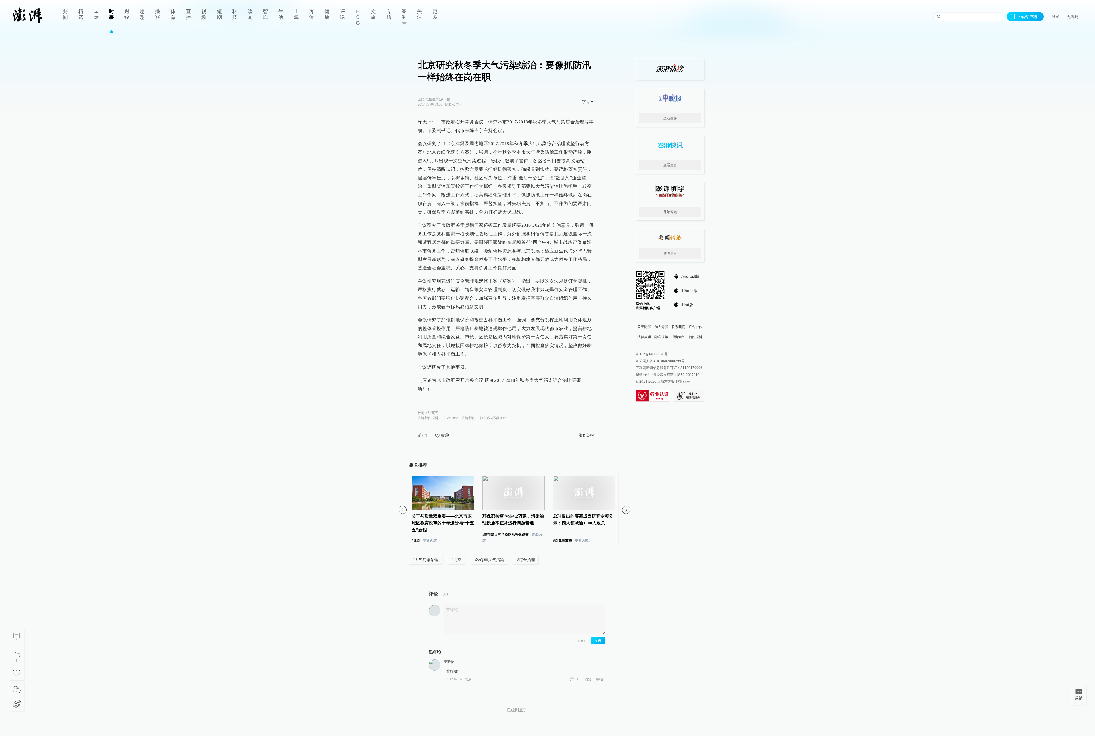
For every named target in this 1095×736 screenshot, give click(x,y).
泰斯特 (449, 662)
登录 (1056, 16)
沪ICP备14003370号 (652, 354)
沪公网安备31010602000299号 (660, 361)
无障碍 (1073, 16)
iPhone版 (689, 290)
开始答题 (670, 212)
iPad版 (687, 304)
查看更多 (670, 118)
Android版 (690, 276)
